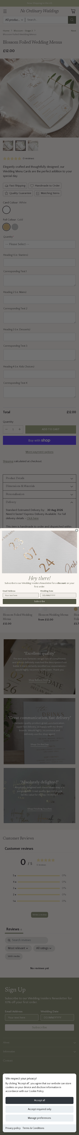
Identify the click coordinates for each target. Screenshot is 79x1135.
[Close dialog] (76, 530)
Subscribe (39, 601)
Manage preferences (39, 1118)
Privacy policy (13, 1128)
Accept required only (39, 1109)
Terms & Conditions (33, 1128)
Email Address (9, 591)
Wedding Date (46, 591)
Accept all (39, 1100)
